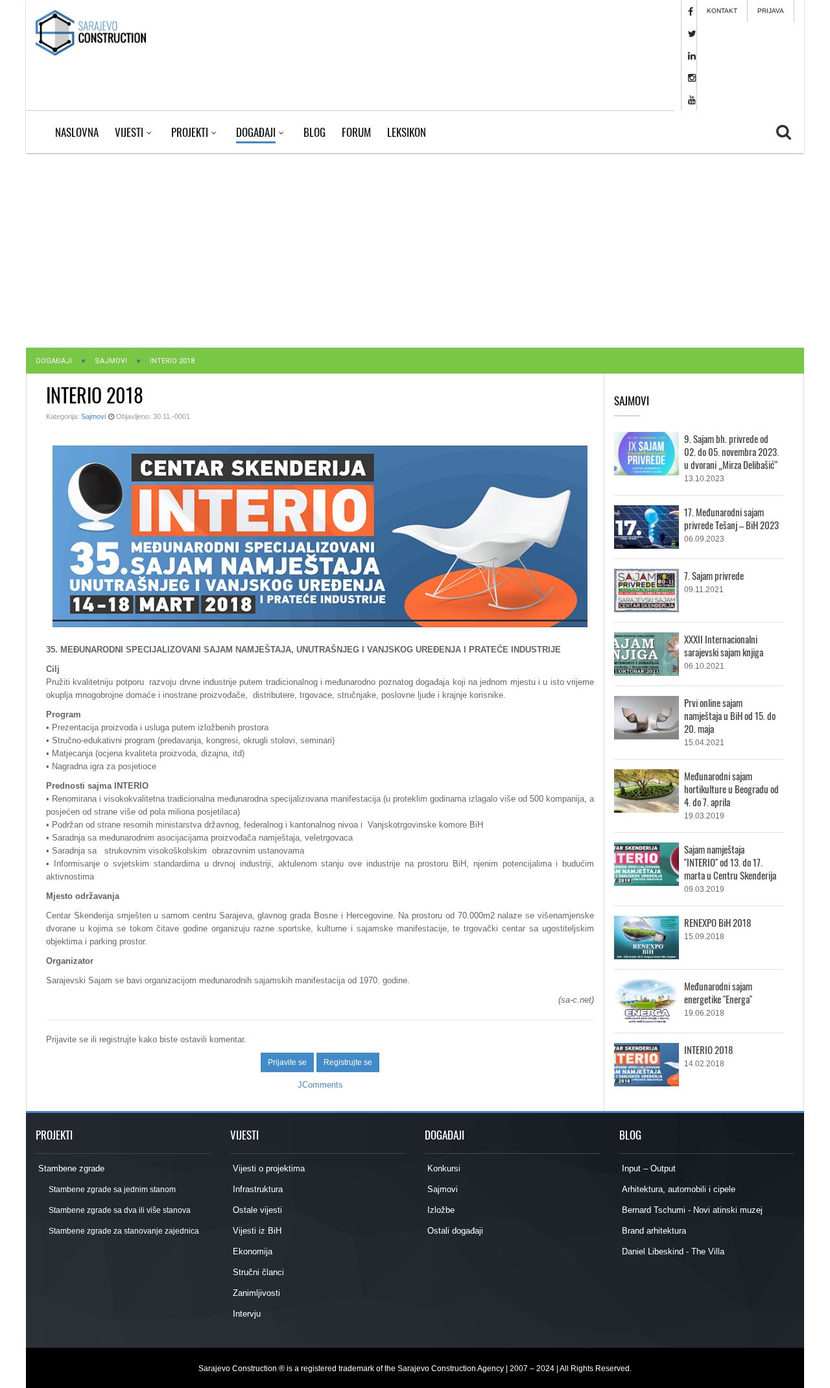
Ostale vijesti (256, 1210)
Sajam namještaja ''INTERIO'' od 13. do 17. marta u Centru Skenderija (730, 862)
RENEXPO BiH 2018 (717, 922)
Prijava (770, 10)
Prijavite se (287, 1062)
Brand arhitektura (652, 1231)
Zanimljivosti (255, 1293)
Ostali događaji (454, 1231)
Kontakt (722, 10)
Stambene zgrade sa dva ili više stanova (119, 1210)
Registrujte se (348, 1062)
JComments (320, 1085)
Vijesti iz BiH (255, 1231)
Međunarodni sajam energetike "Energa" (718, 992)
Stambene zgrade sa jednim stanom (111, 1189)
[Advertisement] (415, 250)
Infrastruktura (256, 1189)
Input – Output (647, 1168)
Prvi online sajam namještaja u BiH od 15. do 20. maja (730, 715)
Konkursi (442, 1168)
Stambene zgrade (70, 1168)
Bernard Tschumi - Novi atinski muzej (691, 1210)
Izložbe (440, 1210)
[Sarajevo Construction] (91, 32)
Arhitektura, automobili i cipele (677, 1189)
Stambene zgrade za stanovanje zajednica (123, 1231)
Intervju (245, 1314)
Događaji (54, 361)
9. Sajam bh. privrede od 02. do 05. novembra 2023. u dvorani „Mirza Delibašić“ (731, 451)
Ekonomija (251, 1251)
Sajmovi (111, 361)
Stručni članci (257, 1272)
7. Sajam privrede (714, 575)
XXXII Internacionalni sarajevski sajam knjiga (723, 645)
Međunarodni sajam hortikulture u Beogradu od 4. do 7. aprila (731, 788)
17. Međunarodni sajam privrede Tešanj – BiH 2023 (731, 518)
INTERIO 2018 (708, 1049)
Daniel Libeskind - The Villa (671, 1251)
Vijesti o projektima (267, 1168)
